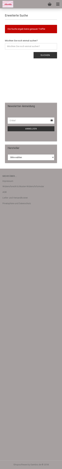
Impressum (7, 181)
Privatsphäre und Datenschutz (16, 203)
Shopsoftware (20, 464)
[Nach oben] (53, 464)
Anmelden (31, 129)
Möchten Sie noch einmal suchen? (21, 40)
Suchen (45, 55)
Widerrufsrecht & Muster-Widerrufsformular (23, 186)
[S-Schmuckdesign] (6, 4)
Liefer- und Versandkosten (15, 197)
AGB (4, 192)
